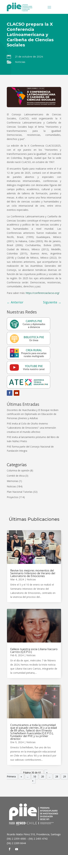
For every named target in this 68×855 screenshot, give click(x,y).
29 (64, 776)
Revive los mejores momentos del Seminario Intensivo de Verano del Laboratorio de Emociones (32, 573)
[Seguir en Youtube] (16, 393)
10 (34, 776)
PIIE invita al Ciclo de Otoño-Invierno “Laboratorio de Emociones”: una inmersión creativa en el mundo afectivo (31, 427)
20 (42, 776)
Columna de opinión (18, 470)
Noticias (20, 62)
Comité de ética (16, 475)
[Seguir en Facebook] (9, 393)
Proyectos (12, 497)
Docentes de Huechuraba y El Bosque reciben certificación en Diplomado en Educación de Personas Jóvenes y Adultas (32, 414)
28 (56, 776)
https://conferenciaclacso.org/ (42, 293)
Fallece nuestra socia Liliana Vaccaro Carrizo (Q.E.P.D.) (34, 650)
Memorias (12, 481)
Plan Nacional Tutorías (19, 491)
